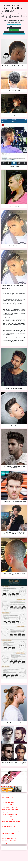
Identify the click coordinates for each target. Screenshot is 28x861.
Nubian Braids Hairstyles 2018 (8, 802)
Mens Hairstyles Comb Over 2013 (8, 804)
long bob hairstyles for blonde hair (14, 28)
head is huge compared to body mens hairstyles (14, 31)
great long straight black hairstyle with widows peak (14, 33)
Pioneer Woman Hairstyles (7, 800)
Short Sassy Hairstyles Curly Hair (8, 826)
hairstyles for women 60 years (14, 22)
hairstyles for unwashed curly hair (14, 24)
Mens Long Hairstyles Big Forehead (9, 833)
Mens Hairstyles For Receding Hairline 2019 (11, 835)
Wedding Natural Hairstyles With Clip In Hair (11, 821)
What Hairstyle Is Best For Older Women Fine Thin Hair (13, 843)
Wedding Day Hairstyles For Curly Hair (9, 807)
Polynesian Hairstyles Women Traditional (10, 809)
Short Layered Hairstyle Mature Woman (10, 823)
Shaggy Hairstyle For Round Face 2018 (10, 811)
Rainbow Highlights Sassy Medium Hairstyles (11, 831)
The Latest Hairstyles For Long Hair (9, 838)
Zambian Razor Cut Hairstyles (8, 819)
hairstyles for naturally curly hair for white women (14, 20)
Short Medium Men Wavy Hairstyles (9, 840)
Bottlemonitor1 (13, 1)
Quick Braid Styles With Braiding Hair (9, 814)
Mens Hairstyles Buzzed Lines (8, 797)
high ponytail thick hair (14, 26)
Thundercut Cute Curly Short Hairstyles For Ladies (12, 828)
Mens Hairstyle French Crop (7, 816)
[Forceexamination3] (14, 777)
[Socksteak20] (11, 788)
